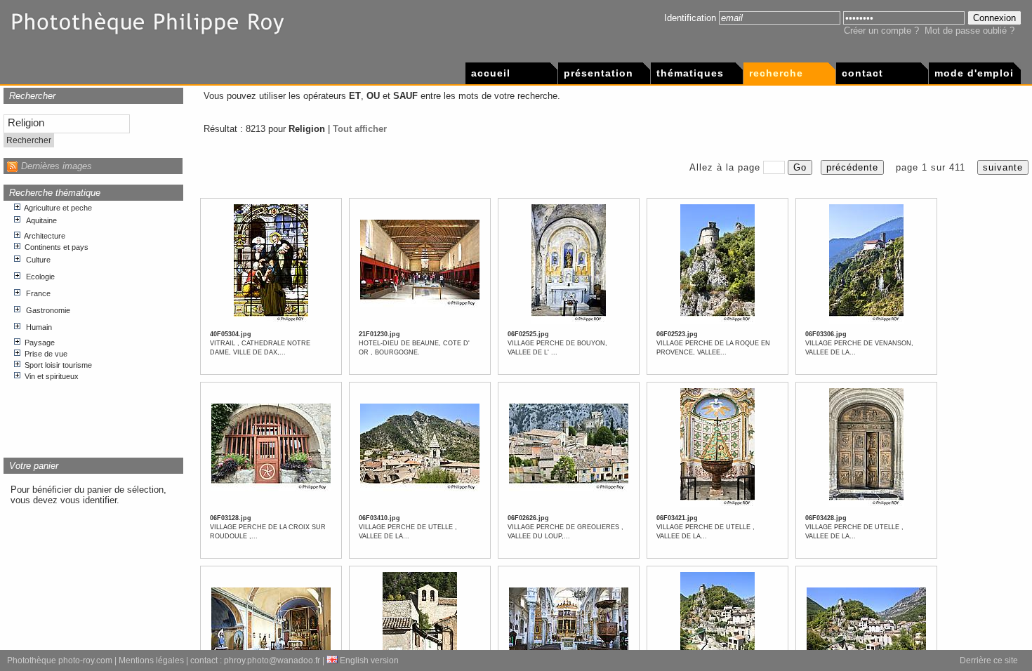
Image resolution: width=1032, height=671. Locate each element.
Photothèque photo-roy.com (59, 660)
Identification (690, 18)
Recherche (776, 73)
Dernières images (56, 166)
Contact (862, 73)
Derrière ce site (989, 660)
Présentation (598, 73)
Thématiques (690, 73)
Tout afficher (360, 129)
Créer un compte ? (881, 30)
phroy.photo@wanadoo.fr (272, 660)
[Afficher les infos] (271, 321)
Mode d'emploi (974, 73)
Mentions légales (151, 660)
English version (368, 660)
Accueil (490, 73)
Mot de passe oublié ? (969, 30)
